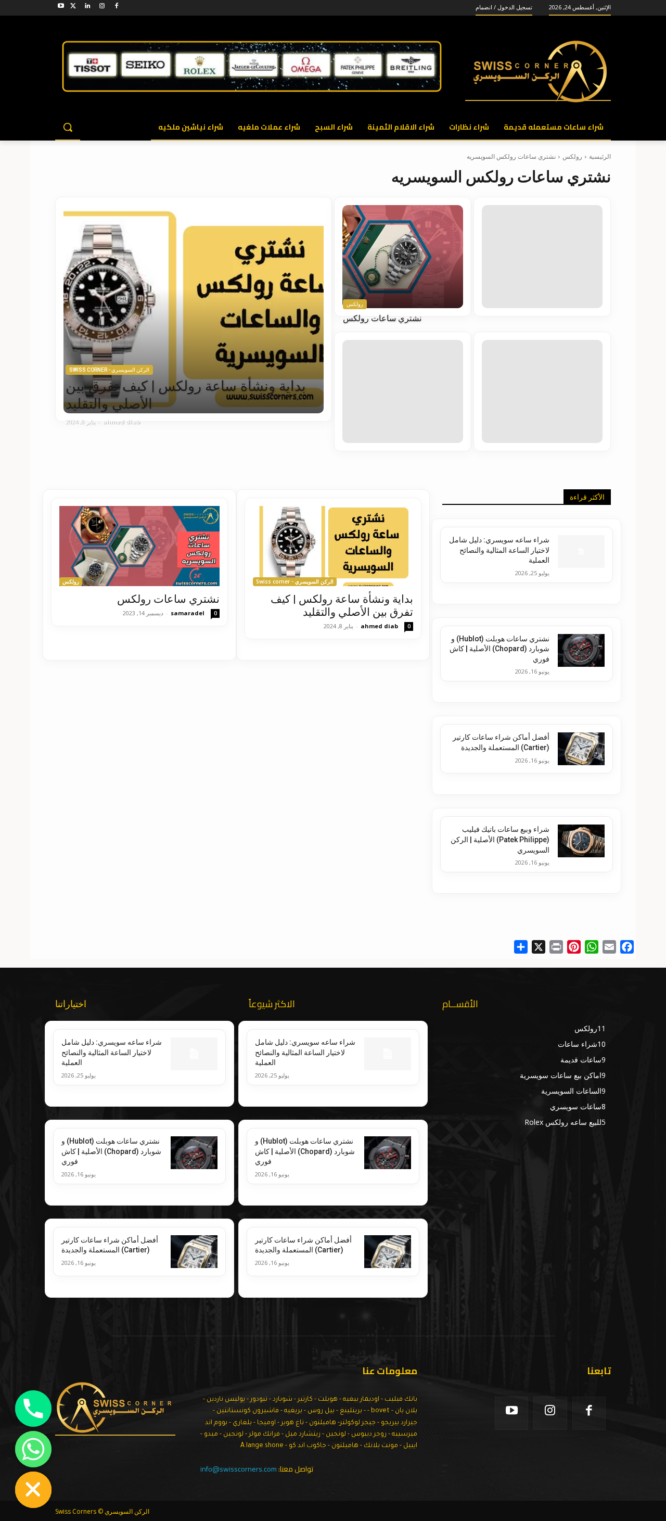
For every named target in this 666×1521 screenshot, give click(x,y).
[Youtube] (61, 8)
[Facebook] (116, 8)
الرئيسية (600, 156)
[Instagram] (102, 8)
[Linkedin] (88, 8)
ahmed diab (379, 626)
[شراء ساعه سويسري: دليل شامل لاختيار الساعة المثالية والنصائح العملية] (581, 551)
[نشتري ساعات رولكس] (402, 256)
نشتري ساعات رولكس (168, 599)
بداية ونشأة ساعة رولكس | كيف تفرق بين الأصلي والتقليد (342, 605)
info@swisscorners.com (238, 1469)
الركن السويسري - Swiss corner (109, 370)
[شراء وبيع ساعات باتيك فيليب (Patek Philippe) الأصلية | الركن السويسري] (581, 841)
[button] (67, 127)
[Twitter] (73, 8)
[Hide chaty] (33, 1490)
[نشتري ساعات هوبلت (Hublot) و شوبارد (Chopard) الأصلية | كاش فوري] (581, 650)
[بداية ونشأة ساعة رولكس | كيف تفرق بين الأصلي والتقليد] (193, 309)
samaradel (187, 613)
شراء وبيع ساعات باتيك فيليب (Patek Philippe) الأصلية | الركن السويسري (500, 839)
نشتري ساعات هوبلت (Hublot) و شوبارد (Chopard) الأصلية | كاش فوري (499, 649)
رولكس (572, 156)
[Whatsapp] (33, 1449)
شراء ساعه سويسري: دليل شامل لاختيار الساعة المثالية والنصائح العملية (499, 550)
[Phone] (33, 1408)
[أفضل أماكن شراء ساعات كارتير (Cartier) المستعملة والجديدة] (581, 748)
